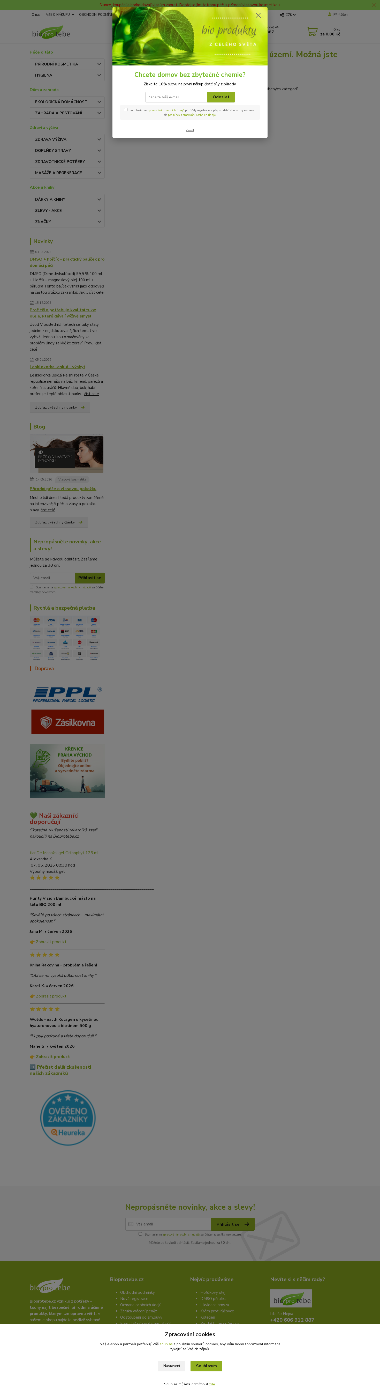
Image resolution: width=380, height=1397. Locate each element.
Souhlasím (206, 1366)
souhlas (166, 1344)
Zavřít (190, 130)
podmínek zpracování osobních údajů (192, 115)
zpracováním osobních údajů (165, 110)
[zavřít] (258, 15)
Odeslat (221, 97)
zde (212, 1384)
